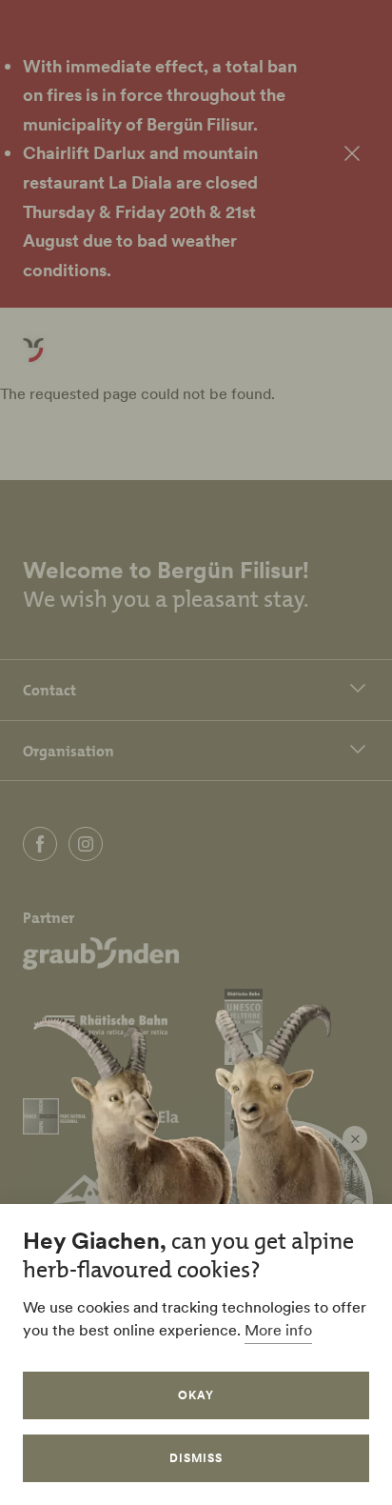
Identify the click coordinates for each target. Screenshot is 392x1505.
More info (278, 1329)
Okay (196, 1395)
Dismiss (196, 1458)
